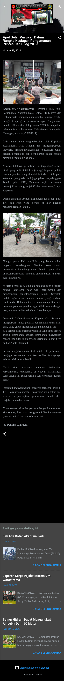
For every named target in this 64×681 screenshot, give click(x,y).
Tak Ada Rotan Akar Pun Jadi (23, 536)
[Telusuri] (59, 7)
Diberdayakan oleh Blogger (34, 667)
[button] (59, 38)
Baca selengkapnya (47, 565)
